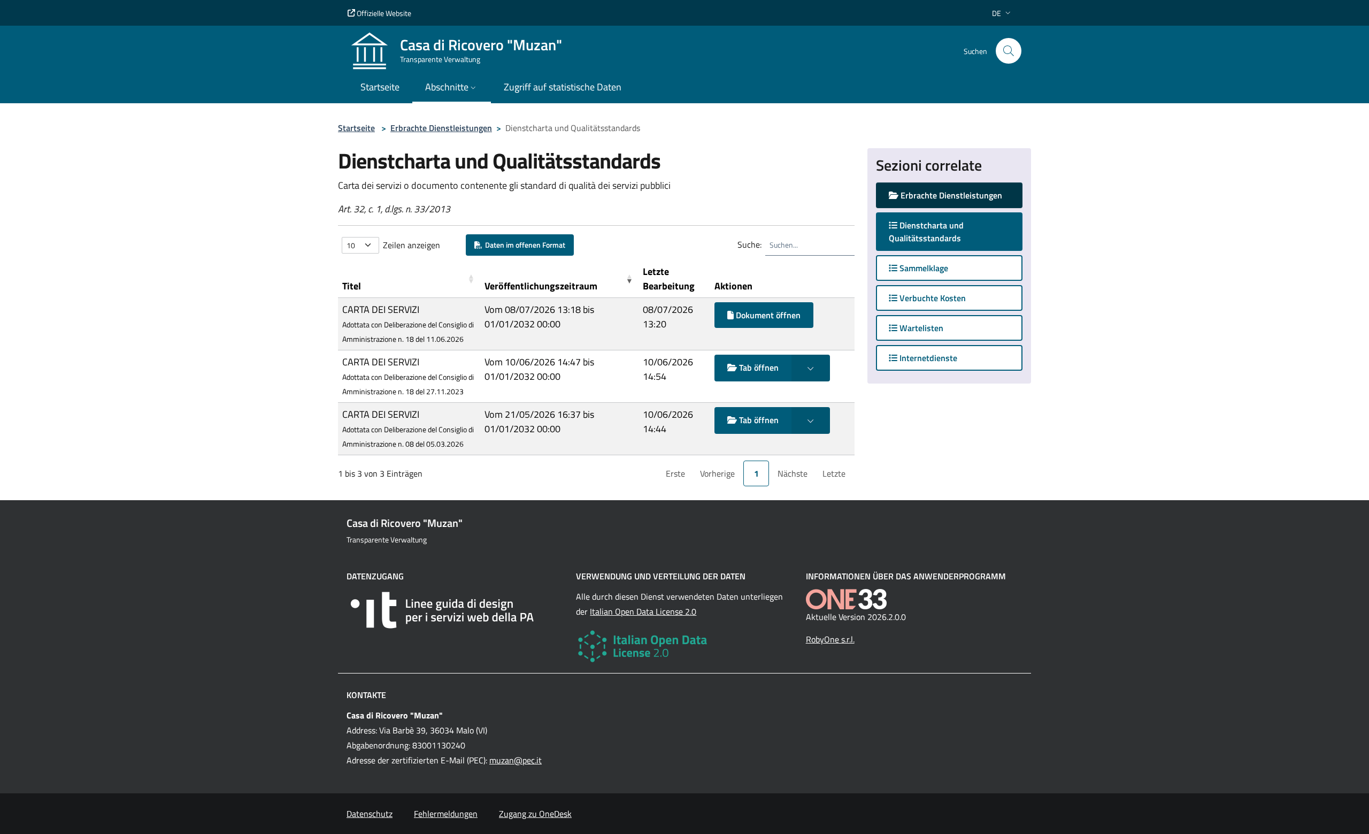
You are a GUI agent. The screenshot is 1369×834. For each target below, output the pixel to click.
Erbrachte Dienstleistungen (441, 127)
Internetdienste (927, 357)
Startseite (356, 127)
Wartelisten (920, 328)
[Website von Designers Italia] (455, 610)
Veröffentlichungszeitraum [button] (540, 286)
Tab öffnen (758, 367)
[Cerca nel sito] (1008, 51)
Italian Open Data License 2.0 (643, 611)
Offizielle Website (383, 13)
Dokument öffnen (767, 315)
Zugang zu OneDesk (535, 813)
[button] (1002, 13)
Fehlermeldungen (446, 813)
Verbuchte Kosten (931, 298)
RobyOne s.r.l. (830, 639)
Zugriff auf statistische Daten (562, 87)
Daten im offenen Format (523, 244)
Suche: (749, 244)
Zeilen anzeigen (411, 245)
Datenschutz (370, 813)
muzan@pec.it (515, 760)
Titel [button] (351, 286)
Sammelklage (922, 268)
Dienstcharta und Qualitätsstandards (935, 231)
